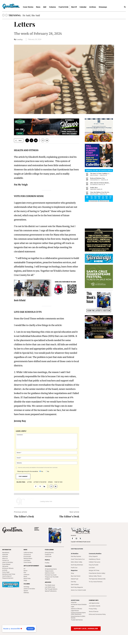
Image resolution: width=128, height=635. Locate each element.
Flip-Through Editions (51, 589)
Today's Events (49, 571)
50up (72, 573)
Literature (26, 574)
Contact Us (5, 560)
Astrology (26, 586)
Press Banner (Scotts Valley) (97, 573)
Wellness (26, 592)
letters (29, 482)
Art (24, 568)
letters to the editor (40, 482)
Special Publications (51, 591)
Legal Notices (75, 610)
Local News (27, 560)
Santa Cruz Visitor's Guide (78, 590)
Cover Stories (27, 562)
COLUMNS (27, 584)
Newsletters (5, 552)
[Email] (42, 140)
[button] (125, 7)
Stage (25, 580)
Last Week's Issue (50, 587)
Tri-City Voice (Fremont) (95, 581)
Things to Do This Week (51, 577)
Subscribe (5, 554)
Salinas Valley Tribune (95, 576)
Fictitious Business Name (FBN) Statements (78, 613)
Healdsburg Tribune (94, 559)
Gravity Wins (29, 15)
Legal (72, 606)
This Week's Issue (50, 585)
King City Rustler (93, 565)
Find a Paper (6, 572)
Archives (4, 570)
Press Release (6, 564)
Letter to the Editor (7, 562)
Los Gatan (92, 567)
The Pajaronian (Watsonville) (97, 579)
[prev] (3, 15)
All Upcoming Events (51, 569)
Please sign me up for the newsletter (27, 471)
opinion (50, 482)
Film (25, 572)
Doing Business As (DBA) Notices (78, 617)
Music (25, 576)
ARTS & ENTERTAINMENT (31, 565)
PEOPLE (47, 560)
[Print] (47, 140)
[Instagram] (76, 538)
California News (28, 552)
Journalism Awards (94, 606)
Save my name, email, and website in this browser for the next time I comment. (38, 467)
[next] (6, 15)
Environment (27, 556)
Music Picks (27, 578)
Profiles (47, 562)
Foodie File (48, 554)
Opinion (26, 590)
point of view (58, 482)
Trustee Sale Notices (77, 620)
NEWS (25, 549)
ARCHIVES (36, 529)
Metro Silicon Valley (76, 562)
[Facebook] (27, 140)
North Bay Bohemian (77, 565)
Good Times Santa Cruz (78, 559)
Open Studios (75, 584)
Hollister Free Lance (94, 562)
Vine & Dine (48, 556)
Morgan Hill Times (94, 570)
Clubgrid (47, 579)
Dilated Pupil (74, 579)
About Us (5, 558)
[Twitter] (31, 140)
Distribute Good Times (8, 574)
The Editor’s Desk (24, 516)
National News (28, 558)
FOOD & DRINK (49, 549)
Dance (25, 570)
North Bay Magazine (77, 587)
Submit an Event (49, 573)
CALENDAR (48, 566)
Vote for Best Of (6, 576)
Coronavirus (27, 554)
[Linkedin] (36, 140)
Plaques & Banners (7, 578)
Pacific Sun (74, 567)
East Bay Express (76, 556)
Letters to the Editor (29, 588)
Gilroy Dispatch (93, 556)
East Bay (73, 581)
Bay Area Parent (75, 576)
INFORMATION (6, 549)
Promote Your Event (51, 575)
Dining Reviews (49, 552)
